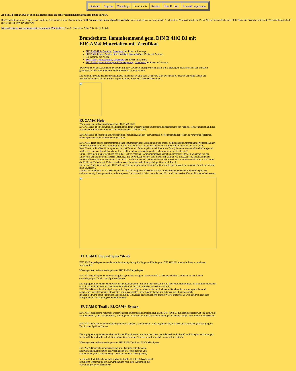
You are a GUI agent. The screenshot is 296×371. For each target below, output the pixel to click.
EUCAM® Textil (94, 59)
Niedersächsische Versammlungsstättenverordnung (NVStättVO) (33, 28)
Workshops (123, 6)
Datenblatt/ (118, 51)
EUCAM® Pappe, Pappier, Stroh (102, 54)
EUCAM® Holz (94, 51)
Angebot (108, 6)
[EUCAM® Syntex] (116, 62)
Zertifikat (107, 51)
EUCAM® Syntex (95, 62)
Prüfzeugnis (110, 62)
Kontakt (187, 6)
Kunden (155, 6)
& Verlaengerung (125, 62)
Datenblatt (134, 54)
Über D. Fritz (171, 6)
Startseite (95, 6)
